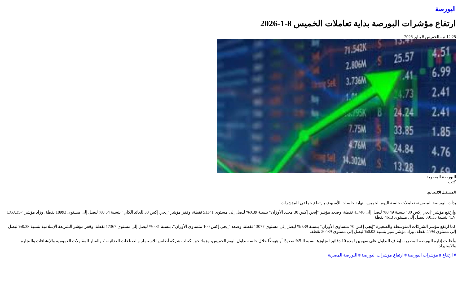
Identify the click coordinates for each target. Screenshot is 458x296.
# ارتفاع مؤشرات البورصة (383, 255)
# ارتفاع (448, 255)
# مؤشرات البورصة (424, 255)
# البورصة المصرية (344, 255)
